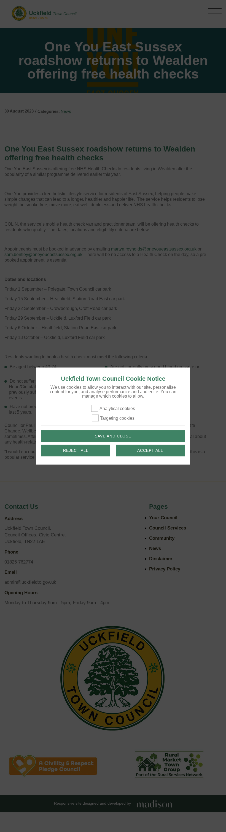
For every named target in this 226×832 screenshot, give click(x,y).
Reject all (75, 450)
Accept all (150, 450)
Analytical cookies (117, 408)
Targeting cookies (117, 418)
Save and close (113, 436)
